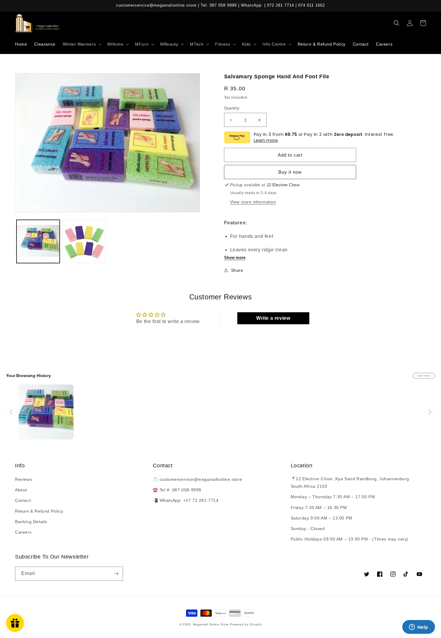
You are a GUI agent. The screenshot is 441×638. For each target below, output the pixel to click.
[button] (81, 44)
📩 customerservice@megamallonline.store (197, 479)
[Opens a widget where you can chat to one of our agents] (418, 627)
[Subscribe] (116, 574)
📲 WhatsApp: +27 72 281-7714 (185, 500)
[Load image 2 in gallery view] (84, 241)
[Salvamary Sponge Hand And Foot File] (46, 412)
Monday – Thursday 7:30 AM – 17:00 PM (333, 496)
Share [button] (237, 270)
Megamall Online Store (211, 624)
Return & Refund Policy (39, 511)
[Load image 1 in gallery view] (38, 241)
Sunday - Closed (308, 528)
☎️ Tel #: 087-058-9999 (177, 489)
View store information (253, 201)
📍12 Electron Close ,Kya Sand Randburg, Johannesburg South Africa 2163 (350, 482)
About (21, 489)
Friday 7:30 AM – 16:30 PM (319, 507)
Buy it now (290, 172)
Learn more (266, 140)
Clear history (423, 375)
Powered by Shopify (246, 624)
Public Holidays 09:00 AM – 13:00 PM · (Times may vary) (349, 539)
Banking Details (31, 521)
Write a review (273, 318)
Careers (23, 532)
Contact (23, 500)
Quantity (232, 108)
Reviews (23, 479)
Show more (234, 257)
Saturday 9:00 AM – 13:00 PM (321, 518)
